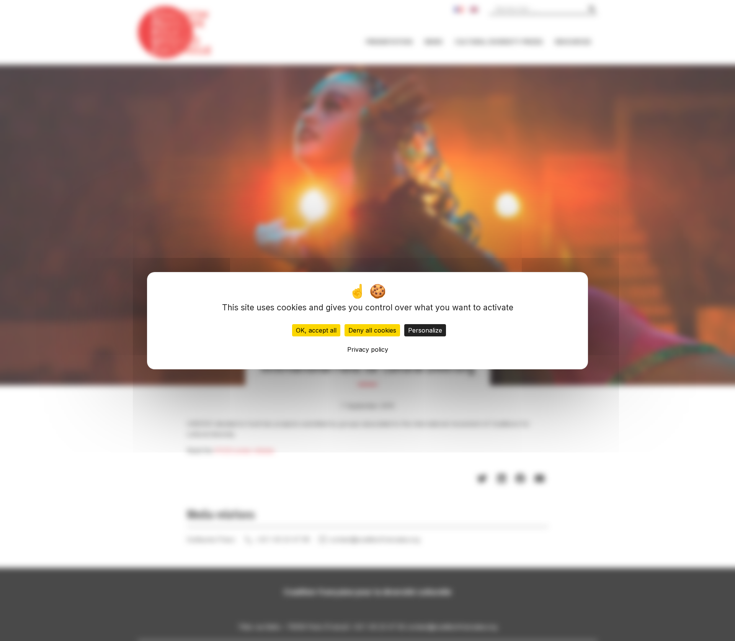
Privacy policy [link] (367, 349)
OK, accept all (316, 330)
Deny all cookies (372, 330)
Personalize (425, 330)
